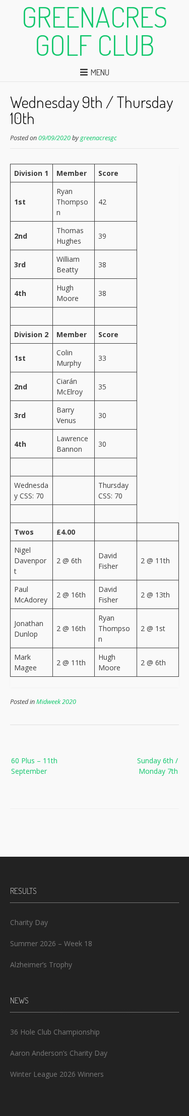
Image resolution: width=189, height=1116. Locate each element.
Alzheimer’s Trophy (41, 964)
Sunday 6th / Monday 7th (157, 766)
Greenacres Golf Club (94, 31)
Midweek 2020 (56, 701)
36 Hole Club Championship (55, 1032)
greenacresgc (98, 138)
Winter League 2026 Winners (57, 1074)
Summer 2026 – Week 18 (51, 943)
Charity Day (29, 922)
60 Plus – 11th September (34, 766)
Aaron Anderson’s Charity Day (58, 1053)
